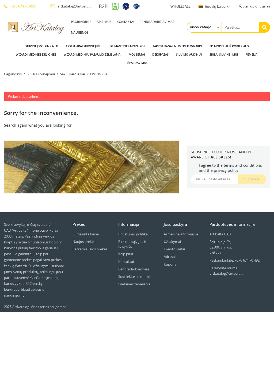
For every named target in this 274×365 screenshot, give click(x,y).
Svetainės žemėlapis (134, 284)
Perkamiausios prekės (90, 249)
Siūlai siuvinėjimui (224, 54)
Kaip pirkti (126, 253)
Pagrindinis (81, 22)
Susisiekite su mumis (134, 276)
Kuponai (170, 264)
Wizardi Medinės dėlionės (36, 54)
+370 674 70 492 (22, 6)
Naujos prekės (84, 241)
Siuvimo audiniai (189, 54)
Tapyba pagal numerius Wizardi (177, 46)
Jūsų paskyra (175, 224)
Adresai (170, 256)
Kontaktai (125, 22)
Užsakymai (172, 241)
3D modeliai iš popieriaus (229, 46)
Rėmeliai (251, 54)
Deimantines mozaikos (127, 46)
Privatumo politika (133, 234)
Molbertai (137, 54)
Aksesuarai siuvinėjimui (84, 46)
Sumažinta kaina (86, 234)
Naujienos (80, 32)
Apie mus (104, 22)
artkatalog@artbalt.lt (74, 6)
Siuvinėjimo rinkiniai (41, 46)
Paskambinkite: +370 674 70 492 (235, 260)
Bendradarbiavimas (156, 22)
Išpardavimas (137, 63)
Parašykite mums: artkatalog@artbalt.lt (226, 271)
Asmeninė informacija (181, 234)
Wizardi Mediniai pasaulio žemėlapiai (92, 54)
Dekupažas (160, 54)
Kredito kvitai (174, 249)
